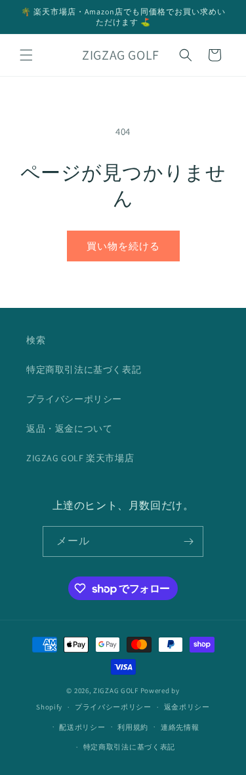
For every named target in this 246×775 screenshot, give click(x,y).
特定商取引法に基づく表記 (83, 369)
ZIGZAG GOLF (115, 690)
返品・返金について (69, 428)
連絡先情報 (180, 727)
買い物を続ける (123, 246)
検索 (35, 340)
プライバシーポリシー (74, 399)
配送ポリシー (82, 727)
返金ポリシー (187, 706)
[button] (26, 55)
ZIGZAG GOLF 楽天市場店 (80, 458)
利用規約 (132, 727)
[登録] (188, 541)
